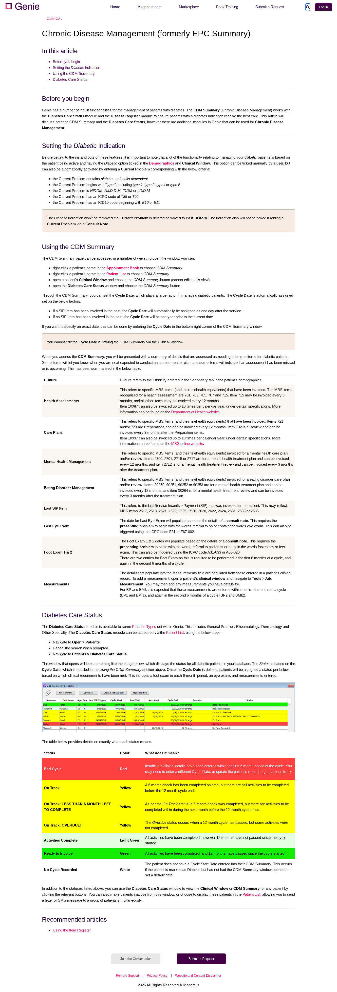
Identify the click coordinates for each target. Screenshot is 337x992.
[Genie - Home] (22, 7)
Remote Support (127, 975)
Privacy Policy (157, 975)
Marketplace (189, 7)
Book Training (227, 7)
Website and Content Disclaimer (198, 975)
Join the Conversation (135, 959)
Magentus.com (149, 7)
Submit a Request (269, 7)
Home (115, 7)
